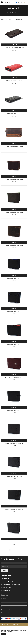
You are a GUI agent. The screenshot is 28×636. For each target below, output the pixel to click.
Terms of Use (4, 604)
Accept (4, 633)
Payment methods (5, 612)
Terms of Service (9, 625)
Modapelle (9, 12)
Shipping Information (5, 607)
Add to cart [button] (14, 44)
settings (10, 631)
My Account (3, 598)
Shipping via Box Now (6, 609)
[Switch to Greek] (16, 2)
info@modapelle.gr (7, 590)
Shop (13, 12)
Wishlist (3, 601)
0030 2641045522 (7, 587)
